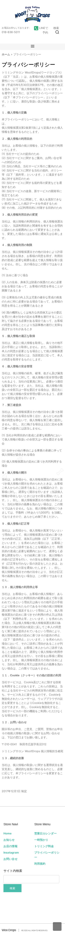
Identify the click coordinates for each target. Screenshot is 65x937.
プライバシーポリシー (46, 855)
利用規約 (40, 863)
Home (7, 833)
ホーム (6, 54)
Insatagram (11, 852)
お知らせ (9, 839)
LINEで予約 (43, 30)
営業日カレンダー (45, 833)
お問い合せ (10, 859)
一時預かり (41, 839)
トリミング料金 (44, 846)
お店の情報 (10, 846)
